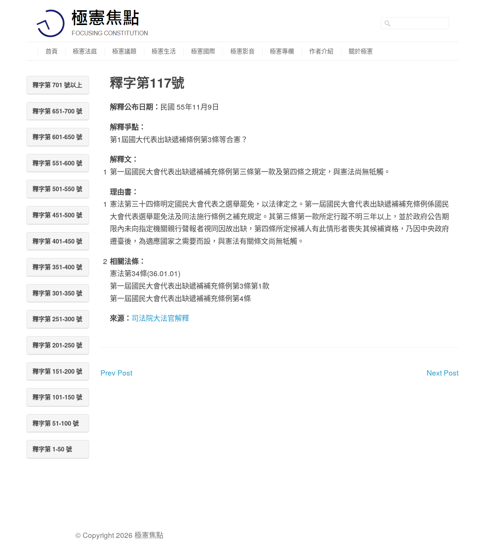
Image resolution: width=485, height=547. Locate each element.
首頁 (51, 51)
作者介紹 (321, 51)
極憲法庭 (85, 51)
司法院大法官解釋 (160, 318)
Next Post (442, 372)
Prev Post (116, 372)
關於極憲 (361, 51)
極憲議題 (124, 51)
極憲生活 (164, 51)
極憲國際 (203, 51)
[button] (58, 85)
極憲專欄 (282, 51)
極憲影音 (242, 51)
